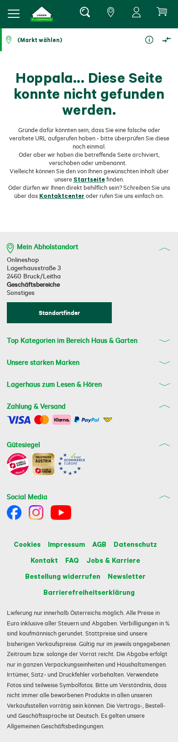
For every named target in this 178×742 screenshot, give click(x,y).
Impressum (66, 544)
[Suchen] (84, 14)
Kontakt (44, 560)
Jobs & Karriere (113, 560)
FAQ (72, 560)
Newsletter (127, 576)
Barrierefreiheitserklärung (89, 592)
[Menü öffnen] (14, 14)
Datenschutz (135, 544)
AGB (99, 544)
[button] (42, 14)
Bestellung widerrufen (62, 576)
